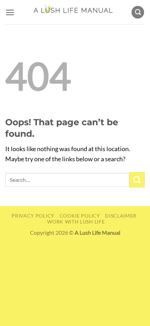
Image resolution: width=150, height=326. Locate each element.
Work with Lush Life (76, 222)
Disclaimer (120, 216)
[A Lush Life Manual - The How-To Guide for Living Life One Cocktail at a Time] (73, 12)
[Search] (138, 12)
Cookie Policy (80, 216)
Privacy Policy (33, 216)
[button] (10, 12)
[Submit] (137, 179)
